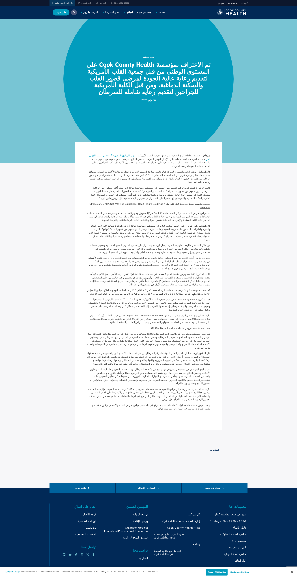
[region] (148, 572)
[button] (160, 12)
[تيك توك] (76, 554)
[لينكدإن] (64, 554)
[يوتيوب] (70, 554)
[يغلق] (292, 572)
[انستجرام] (82, 554)
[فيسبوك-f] (93, 554)
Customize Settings (239, 572)
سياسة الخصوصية (12, 571)
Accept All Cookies (217, 572)
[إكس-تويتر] (87, 554)
